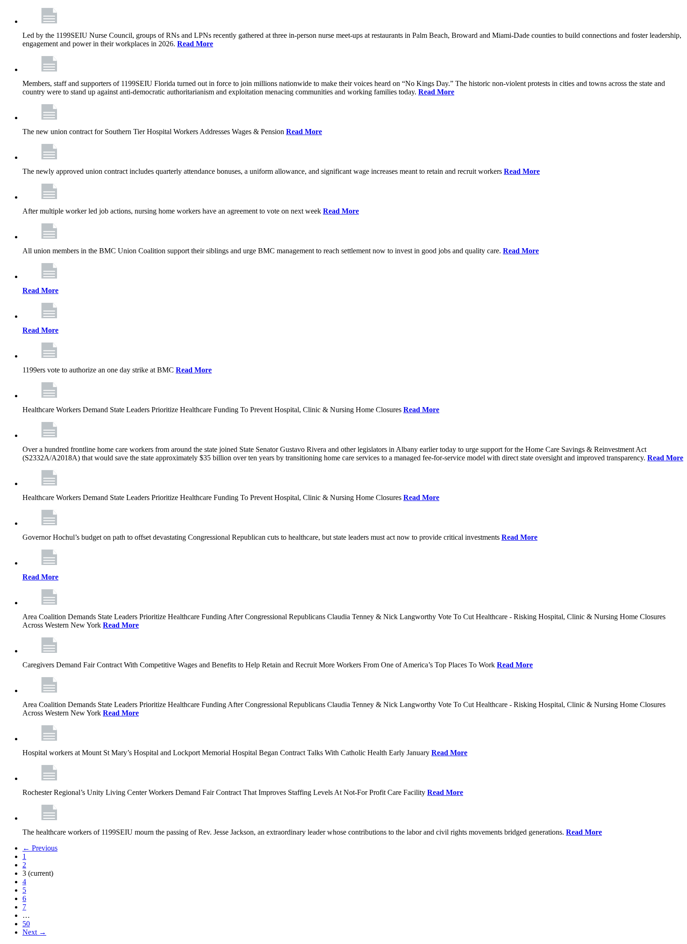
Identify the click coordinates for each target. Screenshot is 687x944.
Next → (34, 932)
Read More (195, 44)
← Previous (39, 848)
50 (26, 924)
